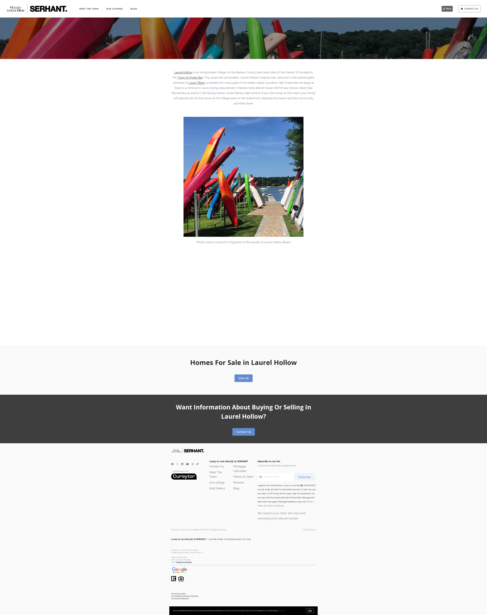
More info (282, 611)
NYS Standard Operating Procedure (185, 596)
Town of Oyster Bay (190, 77)
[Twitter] (177, 464)
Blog (134, 9)
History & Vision (243, 476)
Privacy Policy (309, 530)
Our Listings (114, 9)
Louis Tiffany (197, 82)
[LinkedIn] (182, 464)
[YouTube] (187, 464)
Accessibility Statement (180, 598)
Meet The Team (89, 9)
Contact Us (216, 466)
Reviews (238, 482)
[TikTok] (197, 464)
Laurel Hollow (183, 72)
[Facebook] (172, 464)
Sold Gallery (217, 488)
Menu (448, 9)
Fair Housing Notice (178, 593)
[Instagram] (193, 464)
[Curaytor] (184, 479)
